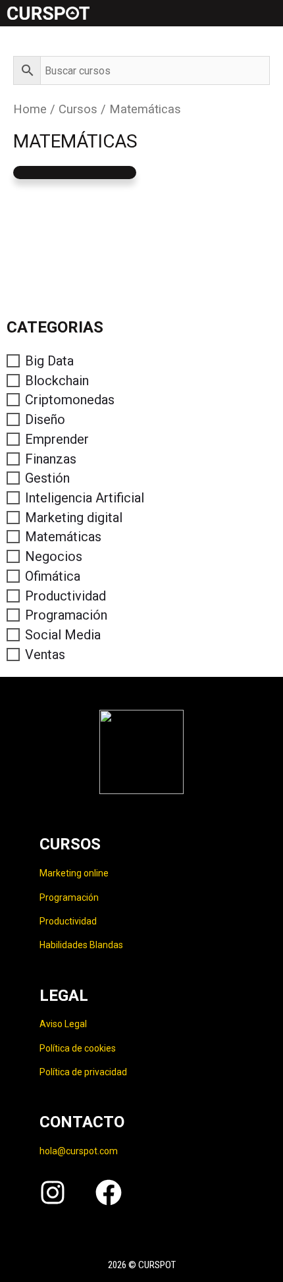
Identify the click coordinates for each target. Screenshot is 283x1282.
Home (30, 109)
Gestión (47, 478)
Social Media (63, 635)
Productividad (65, 596)
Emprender (57, 439)
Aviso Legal (63, 1024)
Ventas (45, 654)
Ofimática (52, 576)
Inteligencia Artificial (84, 498)
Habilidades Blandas (81, 945)
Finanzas (50, 459)
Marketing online (74, 873)
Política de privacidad (83, 1072)
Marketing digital (73, 517)
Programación (66, 615)
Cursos (78, 109)
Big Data (49, 361)
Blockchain (57, 380)
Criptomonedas (70, 400)
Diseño (45, 419)
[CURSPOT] (48, 13)
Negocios (53, 556)
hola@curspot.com (78, 1151)
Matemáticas (63, 537)
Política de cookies (77, 1048)
